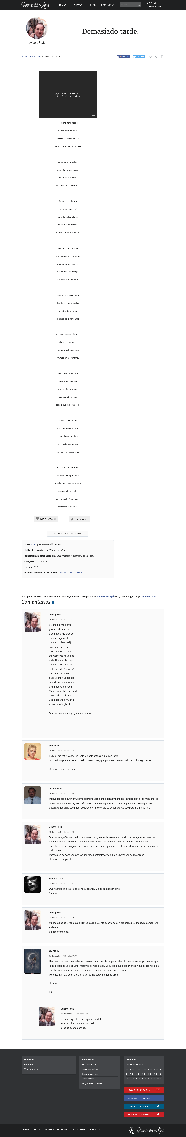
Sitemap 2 (36, 1130)
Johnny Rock (35, 57)
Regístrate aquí (105, 596)
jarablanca (54, 745)
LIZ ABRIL (77, 572)
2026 (128, 1064)
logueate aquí (149, 596)
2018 (158, 1069)
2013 (152, 1074)
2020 (146, 1069)
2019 (152, 1069)
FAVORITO (81, 519)
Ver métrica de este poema (67, 534)
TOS (72, 1130)
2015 (140, 1074)
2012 (158, 1074)
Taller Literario (88, 1079)
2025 (134, 1064)
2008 (146, 1079)
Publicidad (95, 1130)
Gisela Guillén (65, 572)
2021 (140, 1069)
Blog (93, 5)
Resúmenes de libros (90, 1074)
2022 (134, 1069)
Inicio (24, 57)
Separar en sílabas (90, 1069)
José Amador (55, 788)
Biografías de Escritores (92, 1083)
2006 (158, 1079)
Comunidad (107, 5)
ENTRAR (152, 3)
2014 (146, 1074)
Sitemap (25, 1130)
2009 (140, 1079)
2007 (152, 1079)
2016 (134, 1074)
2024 (140, 1064)
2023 (128, 1069)
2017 (128, 1074)
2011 (128, 1079)
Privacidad (62, 1130)
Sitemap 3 (49, 1130)
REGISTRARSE (155, 6)
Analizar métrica (89, 1064)
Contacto (82, 1130)
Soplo (34, 544)
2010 (134, 1079)
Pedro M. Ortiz (56, 878)
